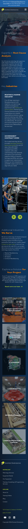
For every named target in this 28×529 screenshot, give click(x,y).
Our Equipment (7, 479)
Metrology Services (8, 472)
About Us (5, 492)
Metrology (6, 470)
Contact (5, 501)
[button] (25, 9)
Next (19, 216)
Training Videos (7, 495)
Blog (4, 498)
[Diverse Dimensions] (9, 9)
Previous (13, 216)
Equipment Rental (8, 476)
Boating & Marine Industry (12, 96)
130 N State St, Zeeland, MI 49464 (12, 509)
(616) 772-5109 (7, 512)
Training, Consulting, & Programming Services (13, 483)
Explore (5, 489)
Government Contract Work (12, 137)
